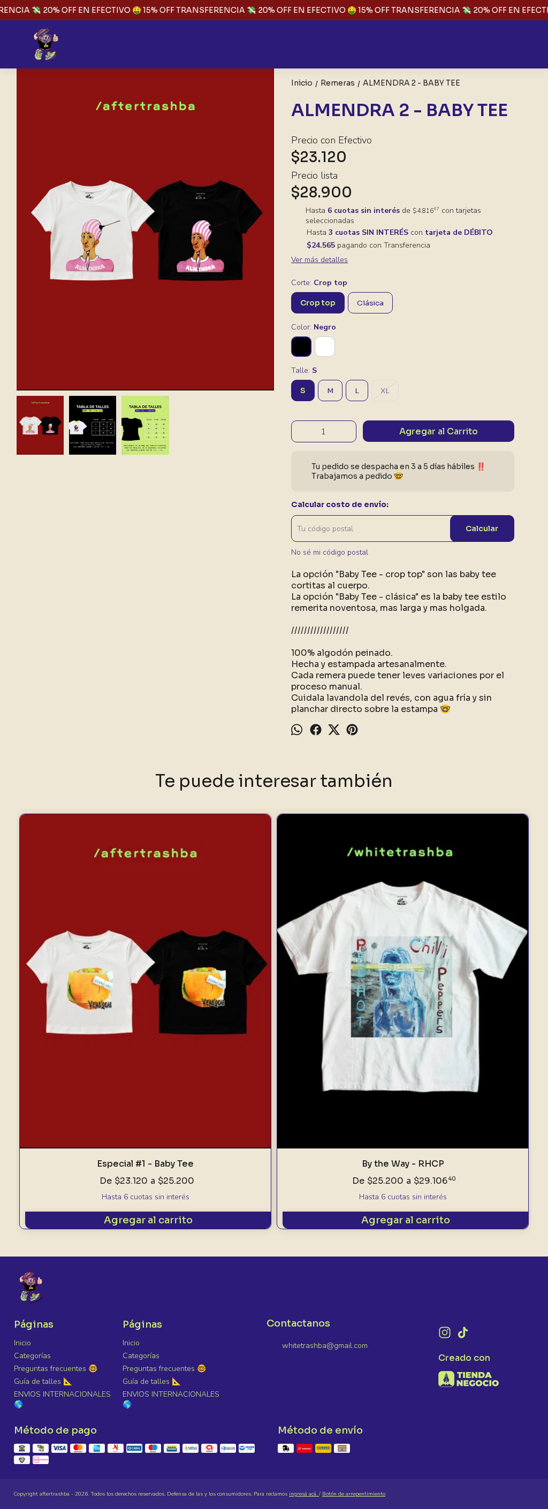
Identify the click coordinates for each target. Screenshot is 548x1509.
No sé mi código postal (329, 552)
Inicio (22, 1343)
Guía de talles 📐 (43, 1381)
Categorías (32, 1356)
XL (385, 390)
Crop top (318, 303)
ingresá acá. (304, 1494)
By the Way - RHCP (403, 1163)
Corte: (319, 283)
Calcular (482, 528)
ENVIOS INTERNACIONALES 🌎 (62, 1399)
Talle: (304, 370)
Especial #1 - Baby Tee (145, 1163)
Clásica (370, 303)
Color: (313, 327)
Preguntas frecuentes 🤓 (55, 1369)
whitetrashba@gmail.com (325, 1346)
